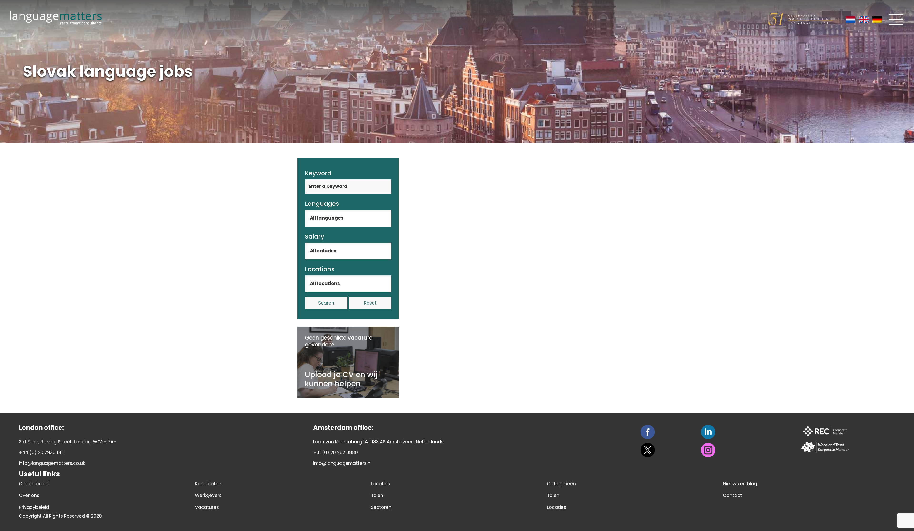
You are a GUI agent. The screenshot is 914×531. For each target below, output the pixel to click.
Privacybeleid (34, 507)
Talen (377, 495)
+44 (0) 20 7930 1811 (42, 452)
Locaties (380, 484)
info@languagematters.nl (342, 463)
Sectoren (381, 507)
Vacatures (207, 507)
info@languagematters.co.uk (52, 463)
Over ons (29, 495)
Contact (732, 495)
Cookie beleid (34, 484)
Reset (370, 303)
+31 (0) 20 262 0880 (335, 452)
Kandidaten (208, 484)
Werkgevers (208, 495)
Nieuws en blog (740, 484)
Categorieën (561, 484)
